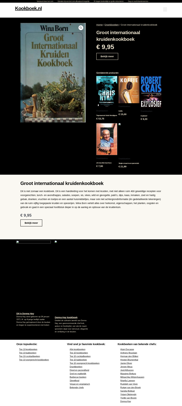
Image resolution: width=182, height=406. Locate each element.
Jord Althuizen (127, 370)
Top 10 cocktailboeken (29, 356)
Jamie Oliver (126, 363)
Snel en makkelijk (78, 374)
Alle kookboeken (77, 349)
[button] (165, 9)
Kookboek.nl (28, 8)
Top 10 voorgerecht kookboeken (34, 360)
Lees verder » (21, 330)
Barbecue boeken (78, 377)
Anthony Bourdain (128, 353)
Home (99, 24)
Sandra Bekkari (127, 391)
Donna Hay (125, 401)
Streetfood (74, 380)
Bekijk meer (107, 56)
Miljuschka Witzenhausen (132, 377)
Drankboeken (112, 24)
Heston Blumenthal (129, 360)
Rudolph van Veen (129, 384)
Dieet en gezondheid (79, 370)
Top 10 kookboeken (28, 349)
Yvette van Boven (128, 398)
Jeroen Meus (126, 367)
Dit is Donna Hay (25, 313)
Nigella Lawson (127, 380)
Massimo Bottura (128, 374)
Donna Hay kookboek (66, 317)
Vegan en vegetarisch (80, 384)
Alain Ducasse (127, 349)
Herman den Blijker (129, 356)
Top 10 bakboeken (27, 353)
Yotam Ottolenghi (128, 394)
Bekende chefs (77, 387)
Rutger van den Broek (130, 387)
